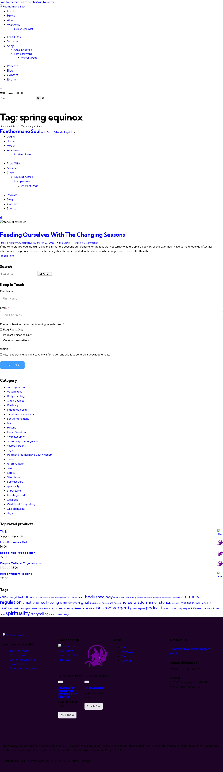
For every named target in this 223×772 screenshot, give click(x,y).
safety (199, 608)
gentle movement (18, 419)
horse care (107, 602)
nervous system (49, 608)
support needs (56, 614)
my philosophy (16, 437)
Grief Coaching (93, 687)
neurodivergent (16, 446)
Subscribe (12, 365)
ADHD (3, 597)
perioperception (137, 608)
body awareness (75, 597)
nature (18, 608)
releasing (178, 608)
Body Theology (16, 396)
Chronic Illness (16, 401)
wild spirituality (27, 242)
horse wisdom (134, 602)
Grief (10, 423)
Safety (11, 473)
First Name (7, 291)
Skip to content (9, 2)
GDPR (4, 349)
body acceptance (58, 597)
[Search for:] (19, 274)
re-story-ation (15, 464)
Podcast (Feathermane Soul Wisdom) (30, 455)
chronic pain (118, 597)
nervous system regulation (23, 441)
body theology (99, 596)
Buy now (67, 715)
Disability (12, 405)
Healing (11, 428)
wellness (12, 500)
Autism (34, 597)
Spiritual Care (15, 482)
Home (3, 126)
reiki (9, 468)
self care (206, 608)
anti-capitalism (16, 387)
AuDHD (24, 597)
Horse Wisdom (9, 242)
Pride (165, 608)
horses (117, 602)
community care (144, 597)
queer (10, 459)
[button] (1, 88)
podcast (154, 607)
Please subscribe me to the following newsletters (30, 324)
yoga (66, 614)
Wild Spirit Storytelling (21, 504)
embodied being (17, 410)
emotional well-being (40, 602)
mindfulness (6, 608)
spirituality (13, 486)
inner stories (160, 602)
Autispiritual (14, 392)
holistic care (95, 603)
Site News (13, 477)
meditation (188, 602)
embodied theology (171, 597)
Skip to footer (45, 2)
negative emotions (32, 608)
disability (157, 597)
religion (186, 608)
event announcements (20, 414)
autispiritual (45, 597)
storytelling (14, 491)
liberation (175, 603)
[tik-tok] (1, 217)
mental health (203, 602)
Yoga (10, 513)
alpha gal (12, 597)
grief (85, 602)
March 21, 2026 (45, 242)
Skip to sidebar (28, 2)
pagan (10, 450)
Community (130, 597)
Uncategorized (16, 495)
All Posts (14, 126)
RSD (193, 608)
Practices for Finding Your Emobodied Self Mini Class (68, 692)
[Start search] (38, 98)
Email (3, 308)
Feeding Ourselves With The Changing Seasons (62, 234)
